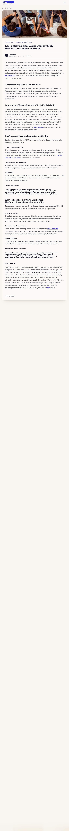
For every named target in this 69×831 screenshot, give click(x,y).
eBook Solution (10, 42)
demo (48, 288)
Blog (30, 42)
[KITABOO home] (8, 2)
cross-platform (52, 229)
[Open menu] (64, 2)
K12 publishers (10, 75)
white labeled (38, 127)
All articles (8, 8)
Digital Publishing (21, 42)
